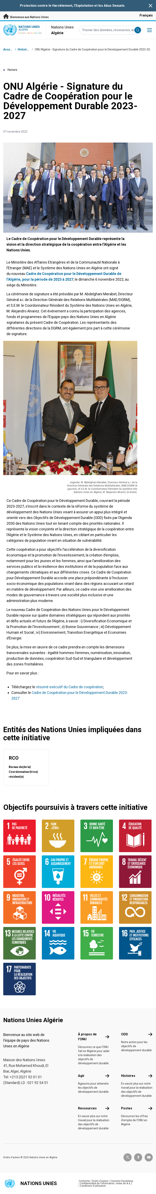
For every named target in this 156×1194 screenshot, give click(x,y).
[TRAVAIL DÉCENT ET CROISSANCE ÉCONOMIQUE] (136, 871)
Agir (81, 1076)
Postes (126, 1108)
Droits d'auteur (100, 1181)
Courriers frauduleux (121, 1181)
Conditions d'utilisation (93, 1185)
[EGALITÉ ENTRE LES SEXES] (20, 871)
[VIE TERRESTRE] (97, 943)
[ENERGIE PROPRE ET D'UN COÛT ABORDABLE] (97, 871)
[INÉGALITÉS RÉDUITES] (59, 907)
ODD (124, 1034)
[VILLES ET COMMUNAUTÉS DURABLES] (97, 907)
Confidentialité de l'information (97, 1183)
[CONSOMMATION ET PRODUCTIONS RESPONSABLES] (136, 907)
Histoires (24, 49)
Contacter (84, 1181)
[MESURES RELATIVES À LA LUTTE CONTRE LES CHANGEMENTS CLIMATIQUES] (20, 943)
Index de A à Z (124, 1183)
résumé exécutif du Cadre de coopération (69, 687)
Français (146, 15)
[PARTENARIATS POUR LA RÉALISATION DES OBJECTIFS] (20, 979)
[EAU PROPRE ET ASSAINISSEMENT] (59, 871)
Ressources (87, 1108)
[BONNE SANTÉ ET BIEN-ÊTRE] (97, 836)
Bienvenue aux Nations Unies (29, 17)
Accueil (8, 49)
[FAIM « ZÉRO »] (59, 836)
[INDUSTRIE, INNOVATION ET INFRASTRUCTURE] (20, 907)
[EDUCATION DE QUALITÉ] (136, 836)
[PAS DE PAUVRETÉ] (20, 836)
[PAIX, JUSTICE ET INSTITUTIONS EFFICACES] (136, 943)
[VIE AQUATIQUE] (59, 943)
